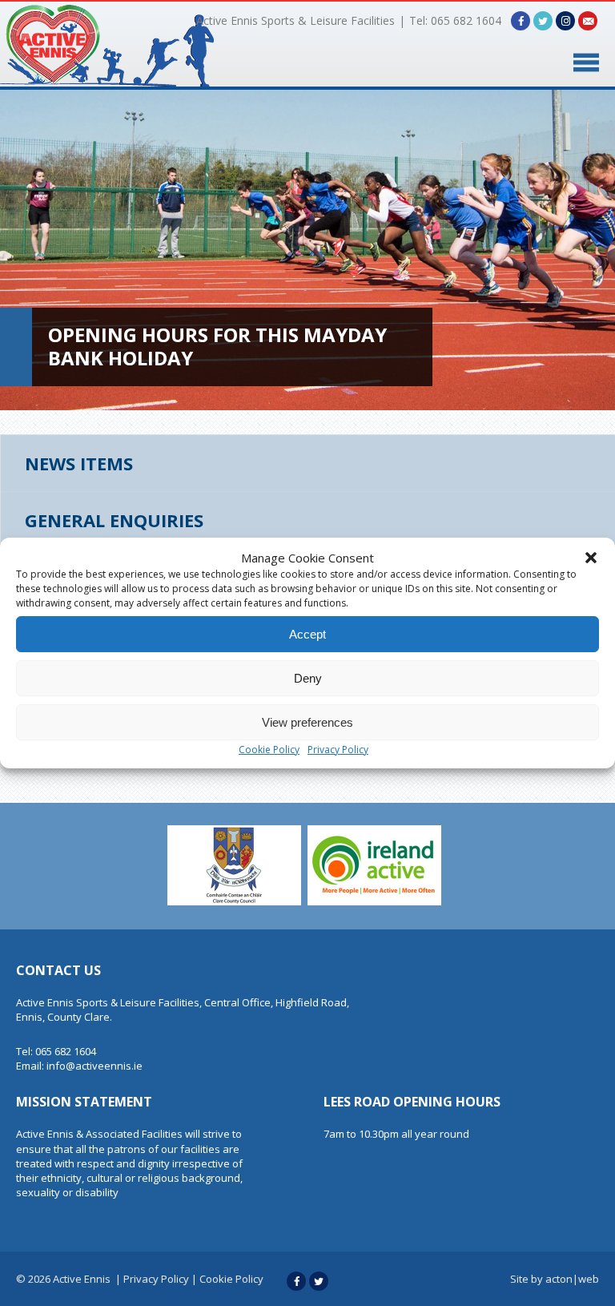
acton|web (572, 1279)
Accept (307, 634)
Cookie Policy (269, 749)
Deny (308, 678)
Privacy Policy (338, 749)
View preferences (307, 722)
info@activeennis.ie (94, 1065)
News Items (79, 463)
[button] (591, 558)
